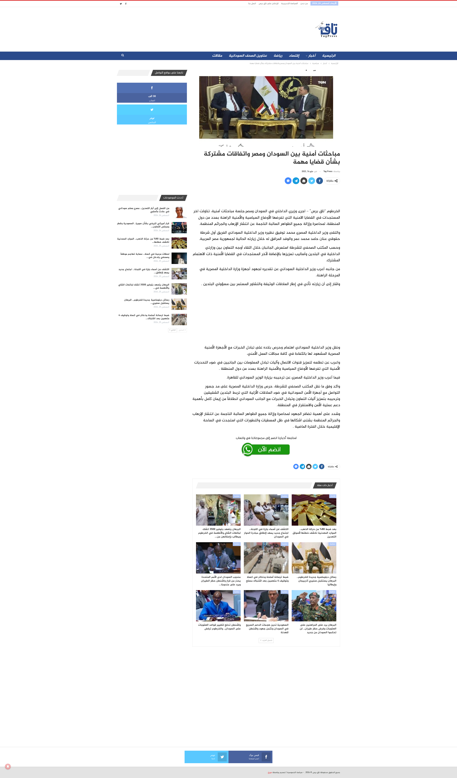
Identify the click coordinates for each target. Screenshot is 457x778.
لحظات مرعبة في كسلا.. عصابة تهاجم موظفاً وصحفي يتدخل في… (144, 255)
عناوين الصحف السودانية (248, 56)
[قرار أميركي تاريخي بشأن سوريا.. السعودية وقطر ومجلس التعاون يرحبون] (179, 227)
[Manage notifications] (8, 766)
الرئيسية (328, 56)
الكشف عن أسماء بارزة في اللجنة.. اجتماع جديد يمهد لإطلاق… (144, 271)
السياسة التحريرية (289, 4)
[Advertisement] (197, 28)
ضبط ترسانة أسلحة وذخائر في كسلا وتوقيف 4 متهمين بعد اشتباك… (144, 317)
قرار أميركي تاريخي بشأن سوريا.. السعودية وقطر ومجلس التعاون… (143, 225)
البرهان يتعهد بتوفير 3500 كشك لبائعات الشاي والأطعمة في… (143, 286)
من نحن (304, 4)
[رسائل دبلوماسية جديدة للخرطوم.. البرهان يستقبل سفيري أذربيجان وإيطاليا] (314, 557)
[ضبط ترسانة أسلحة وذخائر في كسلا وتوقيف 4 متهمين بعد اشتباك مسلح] (266, 557)
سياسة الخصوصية (294, 772)
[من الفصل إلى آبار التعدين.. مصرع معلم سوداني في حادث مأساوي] (179, 212)
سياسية (284, 496)
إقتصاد (294, 56)
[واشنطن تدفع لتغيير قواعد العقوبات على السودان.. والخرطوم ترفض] (218, 605)
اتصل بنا (252, 4)
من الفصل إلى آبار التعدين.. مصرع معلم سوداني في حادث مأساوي (143, 210)
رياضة (277, 56)
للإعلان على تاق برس (268, 4)
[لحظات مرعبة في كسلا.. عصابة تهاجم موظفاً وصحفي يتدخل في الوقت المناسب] (179, 258)
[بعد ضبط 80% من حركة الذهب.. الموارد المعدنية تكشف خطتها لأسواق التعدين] (314, 510)
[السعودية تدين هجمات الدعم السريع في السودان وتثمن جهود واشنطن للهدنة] (266, 605)
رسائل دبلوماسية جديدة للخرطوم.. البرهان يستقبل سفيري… (146, 301)
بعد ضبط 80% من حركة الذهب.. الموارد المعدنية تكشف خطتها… (143, 240)
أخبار (311, 56)
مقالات (217, 56)
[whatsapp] (266, 445)
